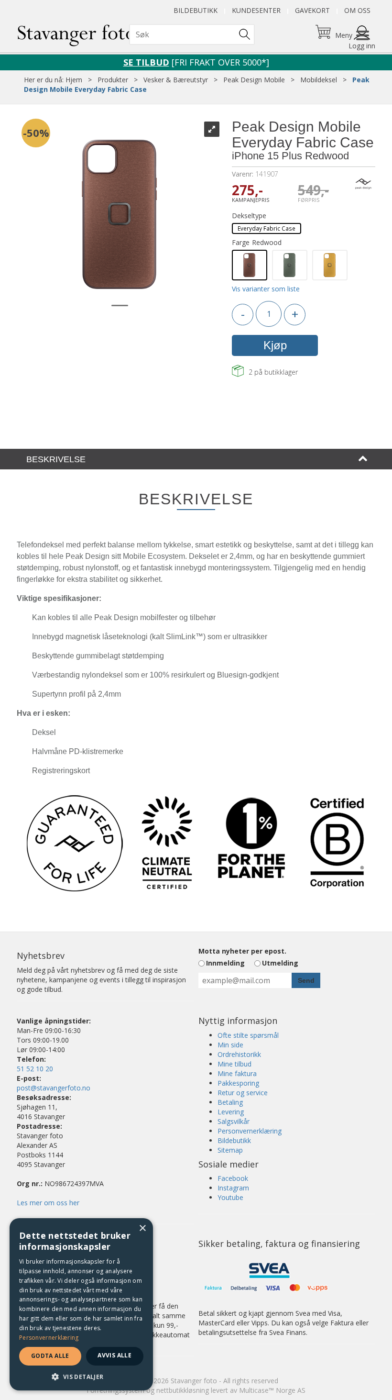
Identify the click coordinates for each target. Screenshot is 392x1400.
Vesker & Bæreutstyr (175, 79)
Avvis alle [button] (114, 1355)
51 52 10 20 (35, 1068)
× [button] (142, 1228)
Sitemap (230, 1150)
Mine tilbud (234, 1063)
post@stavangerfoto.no (53, 1087)
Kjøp (275, 345)
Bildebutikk (196, 10)
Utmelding (280, 962)
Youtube (230, 1197)
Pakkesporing (238, 1083)
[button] (81, 1376)
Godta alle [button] (50, 1356)
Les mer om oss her (48, 1202)
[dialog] (81, 1304)
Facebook (233, 1178)
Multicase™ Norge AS (272, 1390)
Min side (230, 1044)
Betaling (230, 1102)
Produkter (113, 79)
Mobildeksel (318, 79)
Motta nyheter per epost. (242, 951)
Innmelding (225, 962)
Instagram (233, 1187)
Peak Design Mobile (254, 79)
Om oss (357, 10)
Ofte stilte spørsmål (248, 1035)
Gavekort (312, 10)
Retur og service (243, 1092)
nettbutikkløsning (182, 1390)
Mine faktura (237, 1073)
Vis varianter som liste (266, 288)
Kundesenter (256, 10)
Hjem (73, 79)
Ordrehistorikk (239, 1054)
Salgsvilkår (234, 1121)
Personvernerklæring (250, 1130)
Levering (231, 1111)
